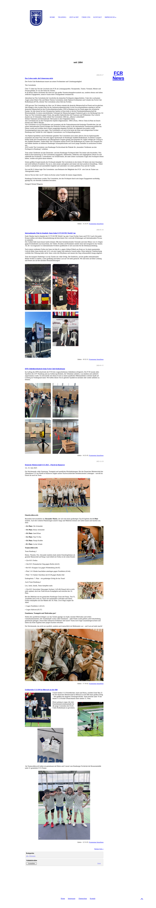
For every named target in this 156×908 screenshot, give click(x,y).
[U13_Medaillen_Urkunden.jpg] (64, 736)
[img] (78, 26)
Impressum (71, 898)
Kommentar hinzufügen (96, 224)
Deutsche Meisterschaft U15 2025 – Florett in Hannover (45, 465)
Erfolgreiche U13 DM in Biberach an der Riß (41, 690)
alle (27, 856)
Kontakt (92, 898)
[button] (141, 898)
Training (62, 17)
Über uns (86, 17)
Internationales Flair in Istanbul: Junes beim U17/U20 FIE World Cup (50, 233)
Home (63, 898)
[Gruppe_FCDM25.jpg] (64, 495)
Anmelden (31, 863)
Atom (99, 863)
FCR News (118, 76)
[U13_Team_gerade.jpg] (64, 805)
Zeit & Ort (74, 17)
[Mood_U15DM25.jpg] (64, 655)
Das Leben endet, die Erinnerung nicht (39, 78)
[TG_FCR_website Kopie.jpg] (64, 204)
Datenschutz (83, 898)
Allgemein (32, 856)
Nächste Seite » (98, 849)
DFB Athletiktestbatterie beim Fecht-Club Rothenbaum (45, 369)
